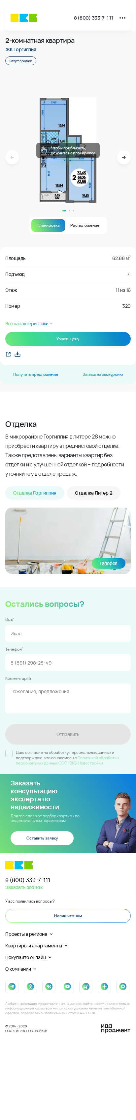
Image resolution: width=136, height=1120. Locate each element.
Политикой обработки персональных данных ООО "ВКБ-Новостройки (67, 760)
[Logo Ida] (116, 1029)
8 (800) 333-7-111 (93, 18)
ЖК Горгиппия (20, 49)
